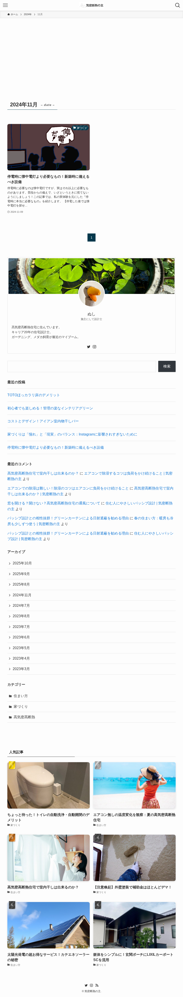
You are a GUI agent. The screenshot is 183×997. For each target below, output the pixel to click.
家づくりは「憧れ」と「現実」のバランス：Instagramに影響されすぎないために (72, 434)
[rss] (97, 985)
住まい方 (21, 696)
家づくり (21, 706)
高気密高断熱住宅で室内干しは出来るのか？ (43, 473)
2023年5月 (21, 648)
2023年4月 (21, 658)
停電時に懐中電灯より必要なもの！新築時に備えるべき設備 (55, 447)
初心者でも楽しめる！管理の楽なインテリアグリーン (50, 408)
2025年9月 (21, 574)
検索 (167, 366)
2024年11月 (22, 595)
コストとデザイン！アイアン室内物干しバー (43, 421)
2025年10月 (22, 563)
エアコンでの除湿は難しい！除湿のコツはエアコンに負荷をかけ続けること (68, 488)
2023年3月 (21, 669)
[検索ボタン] (177, 5)
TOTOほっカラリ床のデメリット (33, 395)
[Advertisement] (91, 52)
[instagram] (94, 347)
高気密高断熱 (24, 717)
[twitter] (88, 347)
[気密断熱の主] (91, 5)
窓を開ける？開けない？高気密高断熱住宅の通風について (53, 503)
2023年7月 (21, 627)
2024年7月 (21, 605)
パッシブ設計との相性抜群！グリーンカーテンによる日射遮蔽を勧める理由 (68, 518)
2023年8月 (21, 616)
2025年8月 (21, 584)
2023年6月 (21, 637)
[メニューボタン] (5, 5)
